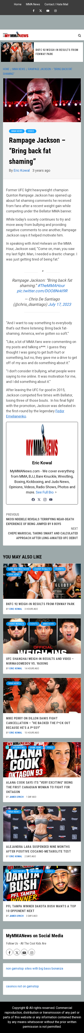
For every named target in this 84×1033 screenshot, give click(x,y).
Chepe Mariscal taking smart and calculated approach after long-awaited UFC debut (43, 533)
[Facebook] (33, 499)
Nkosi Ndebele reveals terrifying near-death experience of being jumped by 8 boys (40, 519)
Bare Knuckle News (18, 569)
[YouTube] (50, 499)
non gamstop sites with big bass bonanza (34, 968)
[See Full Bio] (56, 492)
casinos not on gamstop (22, 986)
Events (59, 569)
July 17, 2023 (59, 304)
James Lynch (16, 797)
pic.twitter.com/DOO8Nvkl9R (42, 291)
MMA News (33, 4)
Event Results (42, 569)
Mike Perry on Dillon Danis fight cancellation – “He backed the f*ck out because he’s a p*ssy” (38, 723)
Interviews (19, 747)
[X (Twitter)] (39, 499)
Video (31, 131)
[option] (42, 52)
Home (17, 4)
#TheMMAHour (51, 285)
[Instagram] (45, 499)
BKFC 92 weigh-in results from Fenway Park (40, 604)
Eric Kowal (22, 170)
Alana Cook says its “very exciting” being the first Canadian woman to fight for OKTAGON (39, 787)
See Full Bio (45, 492)
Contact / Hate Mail (56, 4)
